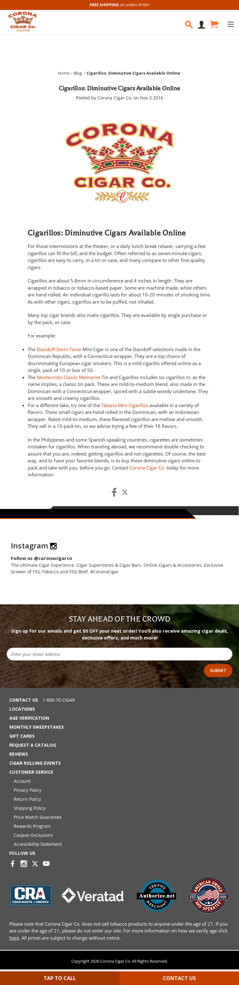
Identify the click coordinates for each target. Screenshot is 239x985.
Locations (22, 709)
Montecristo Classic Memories (69, 377)
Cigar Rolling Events (35, 763)
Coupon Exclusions (33, 835)
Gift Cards (22, 736)
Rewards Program (32, 826)
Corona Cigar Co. (147, 468)
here (14, 938)
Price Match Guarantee (38, 817)
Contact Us (23, 700)
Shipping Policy (29, 808)
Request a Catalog (32, 745)
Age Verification (29, 718)
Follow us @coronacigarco (41, 558)
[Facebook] (114, 492)
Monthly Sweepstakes (36, 727)
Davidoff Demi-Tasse (59, 349)
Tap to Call (60, 978)
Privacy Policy (27, 790)
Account (22, 781)
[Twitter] (125, 492)
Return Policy (27, 799)
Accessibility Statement (38, 844)
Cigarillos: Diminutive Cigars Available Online (119, 88)
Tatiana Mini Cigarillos (124, 405)
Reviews (18, 754)
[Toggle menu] (230, 24)
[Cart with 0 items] (213, 24)
